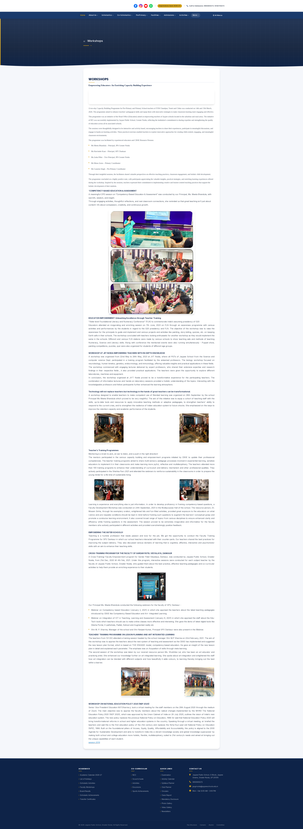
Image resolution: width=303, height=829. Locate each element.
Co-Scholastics (124, 15)
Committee (220, 825)
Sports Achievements (141, 791)
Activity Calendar (168, 779)
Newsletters (166, 811)
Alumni (211, 825)
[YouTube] (146, 6)
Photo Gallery (167, 803)
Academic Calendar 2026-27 (91, 775)
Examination (166, 775)
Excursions (137, 787)
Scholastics (107, 15)
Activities (183, 15)
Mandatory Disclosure (170, 799)
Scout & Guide (138, 779)
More (195, 15)
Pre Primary (141, 15)
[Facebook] (136, 6)
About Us (92, 15)
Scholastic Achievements (89, 795)
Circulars (165, 791)
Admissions (169, 15)
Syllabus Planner (168, 783)
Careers (203, 825)
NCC (134, 775)
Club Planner (166, 787)
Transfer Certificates (88, 799)
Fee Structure (192, 825)
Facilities (155, 15)
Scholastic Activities (87, 783)
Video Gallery (167, 807)
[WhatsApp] (151, 6)
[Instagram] (141, 6)
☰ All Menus (217, 15)
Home (82, 15)
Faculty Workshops (87, 787)
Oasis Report (167, 795)
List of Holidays (86, 779)
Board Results (85, 791)
